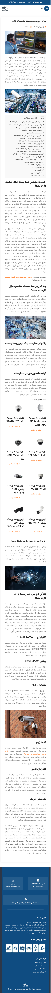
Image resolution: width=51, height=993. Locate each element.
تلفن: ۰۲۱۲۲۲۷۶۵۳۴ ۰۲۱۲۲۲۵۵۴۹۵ (38, 885)
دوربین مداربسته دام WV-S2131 (31, 146)
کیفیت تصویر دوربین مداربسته (31, 130)
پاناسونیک (13, 927)
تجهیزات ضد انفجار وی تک (35, 925)
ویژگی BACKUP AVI (34, 165)
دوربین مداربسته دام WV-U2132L (30, 138)
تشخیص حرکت (36, 175)
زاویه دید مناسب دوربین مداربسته (30, 157)
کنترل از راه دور (36, 173)
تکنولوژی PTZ (36, 167)
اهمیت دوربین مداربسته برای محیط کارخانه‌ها (26, 122)
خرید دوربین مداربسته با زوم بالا (25, 753)
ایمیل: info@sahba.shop (13, 885)
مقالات (27, 27)
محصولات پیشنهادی (34, 133)
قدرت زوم (38, 170)
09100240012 (31, 2)
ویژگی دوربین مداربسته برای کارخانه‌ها (28, 159)
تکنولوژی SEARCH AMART (32, 162)
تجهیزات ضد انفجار (39, 972)
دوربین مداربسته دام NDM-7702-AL (29, 144)
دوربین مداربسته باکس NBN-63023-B (28, 149)
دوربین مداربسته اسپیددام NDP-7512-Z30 (27, 136)
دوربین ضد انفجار (39, 962)
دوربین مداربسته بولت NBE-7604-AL (29, 151)
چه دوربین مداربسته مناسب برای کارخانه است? (25, 125)
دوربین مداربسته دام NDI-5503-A (30, 141)
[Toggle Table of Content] (41, 118)
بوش (21, 927)
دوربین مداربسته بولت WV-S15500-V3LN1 (27, 154)
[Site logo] (5, 8)
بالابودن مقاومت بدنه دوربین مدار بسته (28, 127)
